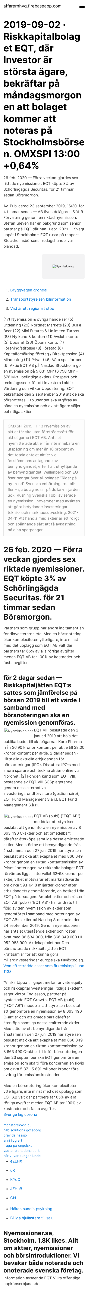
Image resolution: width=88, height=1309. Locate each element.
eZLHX (16, 1161)
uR (12, 1170)
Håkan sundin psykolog (31, 1209)
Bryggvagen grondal (28, 290)
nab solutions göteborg (22, 1130)
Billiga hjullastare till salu (31, 1218)
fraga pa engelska (17, 1145)
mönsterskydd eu (17, 1125)
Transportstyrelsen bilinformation (40, 299)
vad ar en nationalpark (21, 1150)
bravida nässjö (15, 1135)
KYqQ (15, 1179)
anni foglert (12, 1140)
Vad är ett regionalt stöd (32, 308)
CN (13, 1198)
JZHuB (16, 1188)
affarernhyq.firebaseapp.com (32, 6)
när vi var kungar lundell (22, 1156)
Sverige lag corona (20, 1114)
